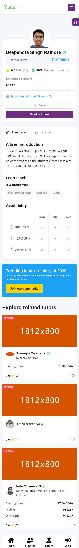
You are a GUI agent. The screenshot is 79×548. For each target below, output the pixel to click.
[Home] (11, 540)
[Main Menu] (71, 7)
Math (56, 192)
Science (42, 192)
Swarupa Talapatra (31, 353)
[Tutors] (49, 540)
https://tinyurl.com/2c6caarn (29, 96)
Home (11, 545)
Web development (19, 192)
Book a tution (39, 114)
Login (68, 545)
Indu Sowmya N (28, 486)
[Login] (68, 540)
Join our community (24, 288)
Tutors (49, 546)
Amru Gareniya (28, 424)
